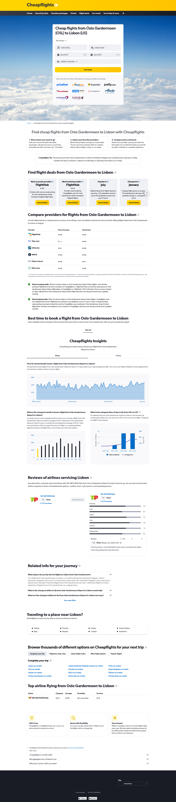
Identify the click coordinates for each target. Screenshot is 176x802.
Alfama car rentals (115, 673)
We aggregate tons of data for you (43, 759)
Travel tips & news (111, 13)
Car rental (96, 13)
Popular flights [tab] (116, 654)
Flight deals (84, 13)
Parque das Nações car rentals (39, 676)
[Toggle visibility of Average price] (127, 455)
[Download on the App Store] (93, 798)
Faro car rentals (34, 669)
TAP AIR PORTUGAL (47, 496)
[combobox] (61, 40)
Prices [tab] (57, 356)
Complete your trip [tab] (37, 654)
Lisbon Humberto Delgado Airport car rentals (85, 666)
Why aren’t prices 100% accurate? (43, 763)
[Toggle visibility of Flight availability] (113, 455)
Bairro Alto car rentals (76, 676)
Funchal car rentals (75, 669)
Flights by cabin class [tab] (57, 654)
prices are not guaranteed (75, 748)
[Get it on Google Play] (82, 798)
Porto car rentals (114, 666)
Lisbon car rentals (35, 666)
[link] (42, 202)
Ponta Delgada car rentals (118, 669)
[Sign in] (123, 13)
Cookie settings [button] (80, 792)
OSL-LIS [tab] (88, 330)
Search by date (41, 13)
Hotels (73, 13)
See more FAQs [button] (70, 600)
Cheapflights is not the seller (40, 755)
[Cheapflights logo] (40, 5)
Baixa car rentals (74, 673)
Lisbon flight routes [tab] (78, 654)
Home (29, 13)
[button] (70, 54)
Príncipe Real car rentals (117, 676)
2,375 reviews (46, 503)
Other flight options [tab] (98, 654)
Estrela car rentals (35, 673)
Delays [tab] (118, 356)
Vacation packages (59, 13)
